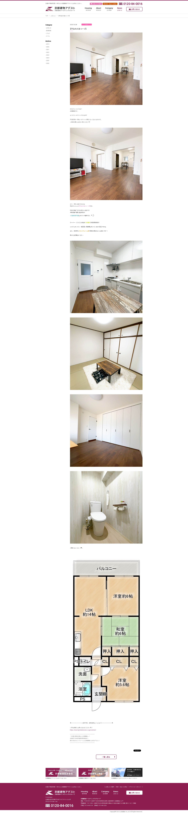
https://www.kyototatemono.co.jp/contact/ (83, 730)
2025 (47, 60)
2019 (47, 44)
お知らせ (48, 28)
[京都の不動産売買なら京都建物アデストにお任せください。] (60, 9)
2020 (47, 47)
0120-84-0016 (132, 3)
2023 (47, 55)
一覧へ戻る (106, 757)
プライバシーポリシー (135, 787)
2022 (47, 52)
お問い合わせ (135, 9)
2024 (47, 58)
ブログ (48, 33)
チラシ (48, 36)
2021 (47, 49)
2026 (47, 63)
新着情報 (48, 30)
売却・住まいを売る (110, 4)
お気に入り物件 (96, 4)
